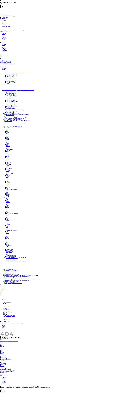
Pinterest (3, 39)
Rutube (3, 35)
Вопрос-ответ (2, 365)
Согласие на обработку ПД (4, 358)
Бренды (1, 345)
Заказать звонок (6, 319)
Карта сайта (2, 366)
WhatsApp (4, 37)
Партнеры (2, 353)
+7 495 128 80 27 (3, 14)
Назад (6, 300)
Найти (1, 389)
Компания (2, 346)
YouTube (3, 326)
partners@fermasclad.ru (11, 30)
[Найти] (1, 4)
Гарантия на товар (3, 357)
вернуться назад (3, 338)
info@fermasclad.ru (4, 30)
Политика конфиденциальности (5, 359)
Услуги (1, 344)
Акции (1, 343)
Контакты (2, 352)
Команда (1, 349)
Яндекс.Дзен (4, 38)
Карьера (1, 351)
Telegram (3, 34)
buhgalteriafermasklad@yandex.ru (20, 30)
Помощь (1, 361)
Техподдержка (2, 360)
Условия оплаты (3, 355)
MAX (3, 36)
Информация (2, 354)
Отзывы (1, 350)
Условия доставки (3, 356)
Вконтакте (4, 33)
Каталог (1, 342)
